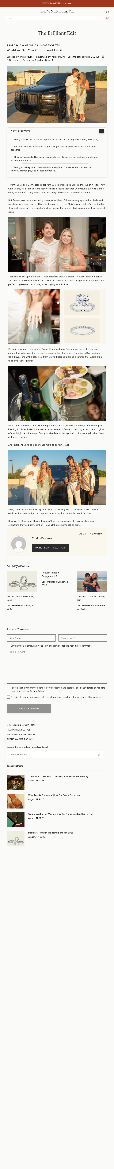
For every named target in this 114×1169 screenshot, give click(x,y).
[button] (6, 11)
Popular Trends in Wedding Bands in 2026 (51, 832)
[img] (102, 18)
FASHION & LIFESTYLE (18, 729)
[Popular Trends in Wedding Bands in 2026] (22, 581)
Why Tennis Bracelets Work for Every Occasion (54, 795)
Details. (70, 3)
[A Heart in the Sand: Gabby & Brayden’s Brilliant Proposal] (92, 581)
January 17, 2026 (36, 837)
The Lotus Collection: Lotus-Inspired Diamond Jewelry (58, 776)
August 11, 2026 (36, 780)
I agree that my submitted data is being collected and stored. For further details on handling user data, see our (58, 689)
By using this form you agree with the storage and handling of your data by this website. (57, 697)
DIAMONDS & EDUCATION (21, 725)
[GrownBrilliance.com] (57, 11)
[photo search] (107, 17)
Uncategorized (49, 45)
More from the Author (50, 547)
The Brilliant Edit (57, 33)
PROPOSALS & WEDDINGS (22, 45)
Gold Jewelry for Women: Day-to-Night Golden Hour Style (60, 814)
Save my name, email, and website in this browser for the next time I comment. (51, 645)
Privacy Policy (37, 691)
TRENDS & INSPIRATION (20, 739)
